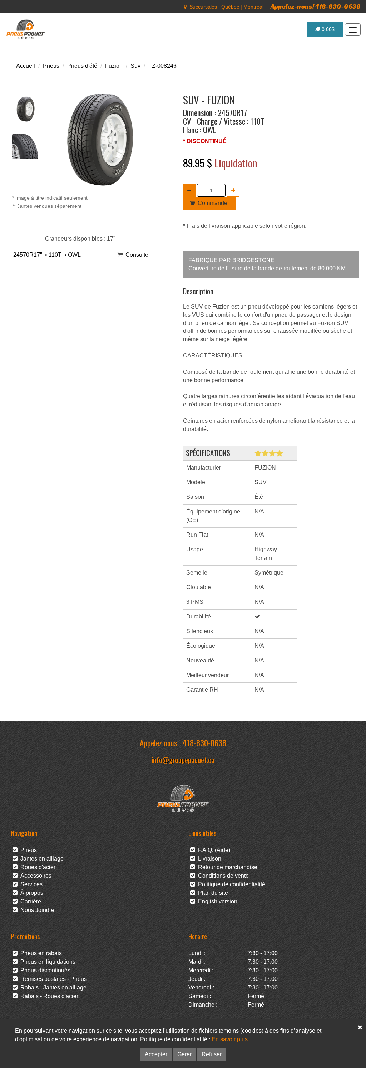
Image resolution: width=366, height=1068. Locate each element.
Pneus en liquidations (46, 962)
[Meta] (185, 7)
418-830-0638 (204, 742)
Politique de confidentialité (230, 884)
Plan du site (211, 893)
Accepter (156, 1054)
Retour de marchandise (226, 867)
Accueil (25, 66)
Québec (230, 7)
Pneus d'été (82, 66)
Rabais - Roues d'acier (48, 996)
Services (30, 884)
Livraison (208, 859)
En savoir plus (230, 1039)
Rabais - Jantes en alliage (52, 987)
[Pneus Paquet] (26, 29)
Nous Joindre (36, 910)
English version (216, 901)
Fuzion (114, 66)
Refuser (212, 1054)
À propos (30, 893)
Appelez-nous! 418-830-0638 (316, 6)
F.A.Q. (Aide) (212, 850)
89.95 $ (198, 162)
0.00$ (327, 29)
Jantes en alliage (41, 859)
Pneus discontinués (44, 970)
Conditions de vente (222, 876)
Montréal (253, 7)
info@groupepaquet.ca (183, 759)
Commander (213, 203)
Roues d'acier (36, 867)
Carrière (29, 901)
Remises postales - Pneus (52, 979)
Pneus (51, 66)
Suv (135, 66)
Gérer (184, 1054)
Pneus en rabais (40, 953)
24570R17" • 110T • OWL (45, 255)
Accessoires (34, 876)
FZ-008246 (162, 66)
